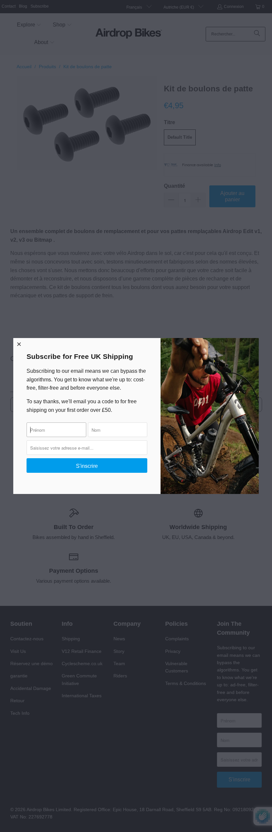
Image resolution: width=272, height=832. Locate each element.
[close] (19, 344)
